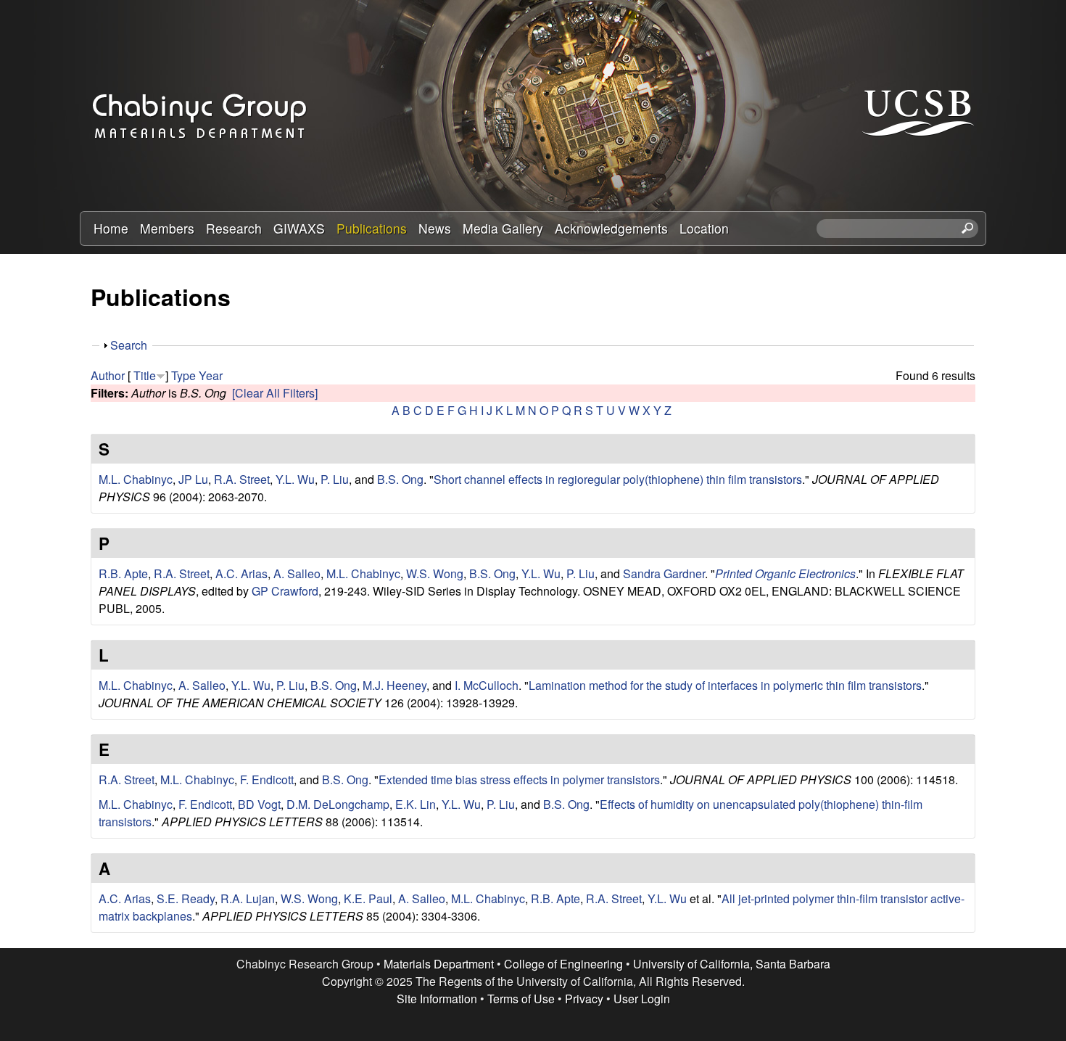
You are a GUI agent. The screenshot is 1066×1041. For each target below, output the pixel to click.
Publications (371, 228)
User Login (641, 998)
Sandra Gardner (664, 573)
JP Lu (193, 479)
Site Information (437, 998)
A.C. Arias (241, 573)
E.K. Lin (415, 804)
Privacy (584, 998)
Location (704, 228)
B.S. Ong (400, 479)
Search (128, 345)
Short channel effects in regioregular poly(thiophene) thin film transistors (618, 479)
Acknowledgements (611, 228)
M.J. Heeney (394, 685)
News (434, 228)
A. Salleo (297, 573)
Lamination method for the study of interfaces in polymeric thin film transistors (725, 685)
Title (144, 375)
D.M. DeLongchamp (337, 804)
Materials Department (439, 963)
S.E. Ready (186, 898)
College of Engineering (563, 963)
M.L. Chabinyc (136, 479)
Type (183, 375)
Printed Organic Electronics (785, 573)
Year (211, 375)
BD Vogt (259, 804)
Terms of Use (521, 998)
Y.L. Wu (295, 479)
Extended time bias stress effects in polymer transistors (519, 779)
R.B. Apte (123, 573)
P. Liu (335, 479)
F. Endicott (267, 779)
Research (234, 228)
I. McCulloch (486, 685)
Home (111, 228)
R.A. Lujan (247, 898)
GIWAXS (299, 228)
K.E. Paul (368, 898)
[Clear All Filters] (275, 392)
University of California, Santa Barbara (731, 963)
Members (167, 228)
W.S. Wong (434, 573)
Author (108, 375)
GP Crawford (285, 591)
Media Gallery (503, 228)
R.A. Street (242, 479)
